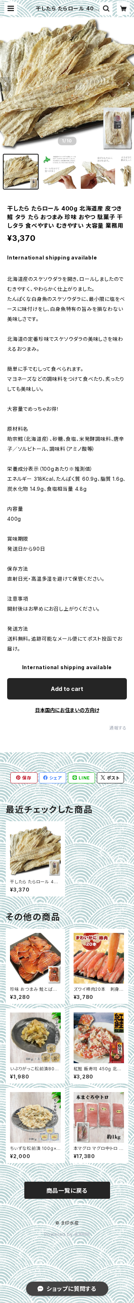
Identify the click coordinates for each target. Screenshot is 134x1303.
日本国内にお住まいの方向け (67, 710)
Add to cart (67, 688)
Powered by (59, 1234)
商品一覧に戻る (67, 1190)
